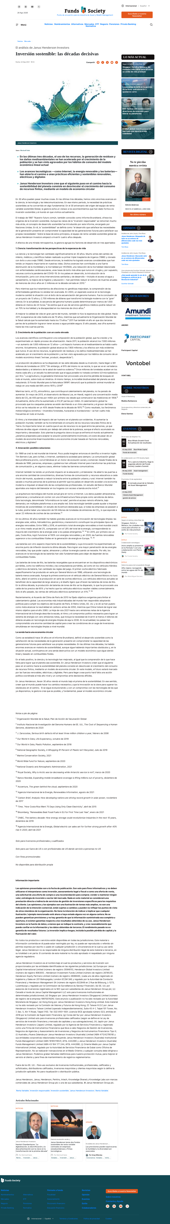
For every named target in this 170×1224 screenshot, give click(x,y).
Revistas (86, 1190)
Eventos (129, 428)
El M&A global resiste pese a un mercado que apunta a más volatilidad (136, 131)
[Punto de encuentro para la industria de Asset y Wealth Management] (85, 11)
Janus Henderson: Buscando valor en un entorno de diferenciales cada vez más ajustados (134, 258)
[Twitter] (39, 6)
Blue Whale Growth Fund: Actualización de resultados (139, 441)
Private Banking (128, 24)
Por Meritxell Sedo (25, 1155)
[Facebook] (102, 62)
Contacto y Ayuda (114, 1201)
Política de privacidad (92, 1219)
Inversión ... (27, 1158)
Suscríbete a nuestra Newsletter (137, 15)
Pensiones (114, 24)
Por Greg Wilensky (95, 1155)
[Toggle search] (151, 24)
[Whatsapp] (116, 62)
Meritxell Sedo (25, 150)
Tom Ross (124, 247)
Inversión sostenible (60, 1090)
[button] (137, 6)
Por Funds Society (131, 533)
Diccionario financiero (56, 1203)
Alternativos (77, 24)
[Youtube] (32, 6)
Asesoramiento (53, 1199)
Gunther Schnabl (127, 283)
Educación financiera (55, 1208)
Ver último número (138, 214)
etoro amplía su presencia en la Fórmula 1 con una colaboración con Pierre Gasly (132, 548)
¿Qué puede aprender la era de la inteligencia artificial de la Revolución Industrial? (133, 277)
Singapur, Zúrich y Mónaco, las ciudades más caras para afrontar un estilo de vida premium (137, 69)
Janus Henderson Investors (82, 1090)
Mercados (89, 24)
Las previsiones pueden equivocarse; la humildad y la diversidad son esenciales (101, 1149)
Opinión (129, 228)
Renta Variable (22, 1090)
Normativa (91, 26)
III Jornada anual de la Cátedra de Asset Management (141, 484)
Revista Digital (135, 151)
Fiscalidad (51, 1194)
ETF (97, 24)
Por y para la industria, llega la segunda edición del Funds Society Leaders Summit (140, 464)
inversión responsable (40, 1090)
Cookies (109, 1219)
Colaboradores (136, 295)
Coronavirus (90, 1158)
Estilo (128, 509)
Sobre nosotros (136, 387)
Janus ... (36, 1158)
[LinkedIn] (19, 6)
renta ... (108, 1158)
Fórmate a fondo (55, 1190)
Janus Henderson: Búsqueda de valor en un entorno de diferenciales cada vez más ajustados (133, 239)
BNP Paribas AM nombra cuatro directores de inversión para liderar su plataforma (136, 111)
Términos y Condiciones (68, 1219)
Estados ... (55, 1158)
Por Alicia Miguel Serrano (133, 576)
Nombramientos (62, 24)
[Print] (112, 62)
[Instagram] (25, 6)
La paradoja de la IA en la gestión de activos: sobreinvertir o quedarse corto (137, 89)
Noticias (5, 1190)
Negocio (104, 24)
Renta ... (19, 1158)
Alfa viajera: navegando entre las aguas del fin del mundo (132, 570)
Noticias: (49, 24)
